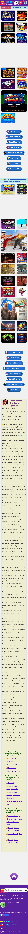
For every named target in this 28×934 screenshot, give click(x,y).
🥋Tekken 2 (10, 783)
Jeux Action (14, 131)
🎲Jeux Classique (12, 761)
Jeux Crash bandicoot (14, 368)
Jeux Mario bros (14, 352)
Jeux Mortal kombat (14, 153)
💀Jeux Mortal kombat (14, 771)
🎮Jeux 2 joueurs (12, 764)
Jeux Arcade (14, 147)
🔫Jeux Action (11, 758)
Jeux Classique (14, 137)
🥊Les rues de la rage (13, 816)
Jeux (10, 899)
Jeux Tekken (14, 169)
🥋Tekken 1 (10, 798)
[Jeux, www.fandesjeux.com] (10, 3)
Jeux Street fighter (9, 928)
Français (6, 915)
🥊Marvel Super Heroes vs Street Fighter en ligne (14, 821)
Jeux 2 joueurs (14, 142)
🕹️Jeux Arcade (11, 768)
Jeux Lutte (15, 158)
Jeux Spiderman (15, 363)
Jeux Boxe (14, 163)
